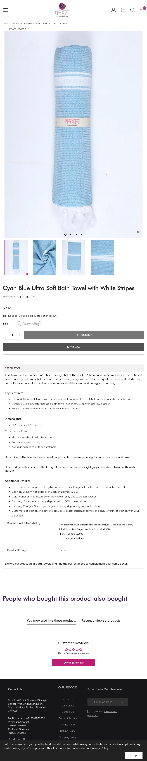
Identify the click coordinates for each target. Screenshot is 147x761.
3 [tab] (76, 234)
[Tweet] (27, 297)
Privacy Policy (67, 724)
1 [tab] (65, 234)
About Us (68, 699)
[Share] (20, 297)
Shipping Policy (67, 737)
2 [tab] (71, 234)
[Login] (113, 10)
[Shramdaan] (62, 10)
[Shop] (123, 10)
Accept (134, 755)
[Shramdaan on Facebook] (9, 739)
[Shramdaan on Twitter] (14, 739)
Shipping (24, 315)
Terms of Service (68, 718)
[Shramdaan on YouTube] (24, 739)
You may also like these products (51, 620)
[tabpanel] (73, 134)
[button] (5, 335)
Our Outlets (68, 705)
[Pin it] (34, 297)
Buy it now (73, 347)
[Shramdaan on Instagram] (19, 739)
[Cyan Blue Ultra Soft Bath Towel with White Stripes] (73, 134)
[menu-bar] (8, 10)
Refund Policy (67, 730)
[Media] (138, 232)
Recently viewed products (100, 620)
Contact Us (68, 711)
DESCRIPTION (13, 368)
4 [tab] (81, 234)
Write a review (74, 662)
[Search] (132, 10)
